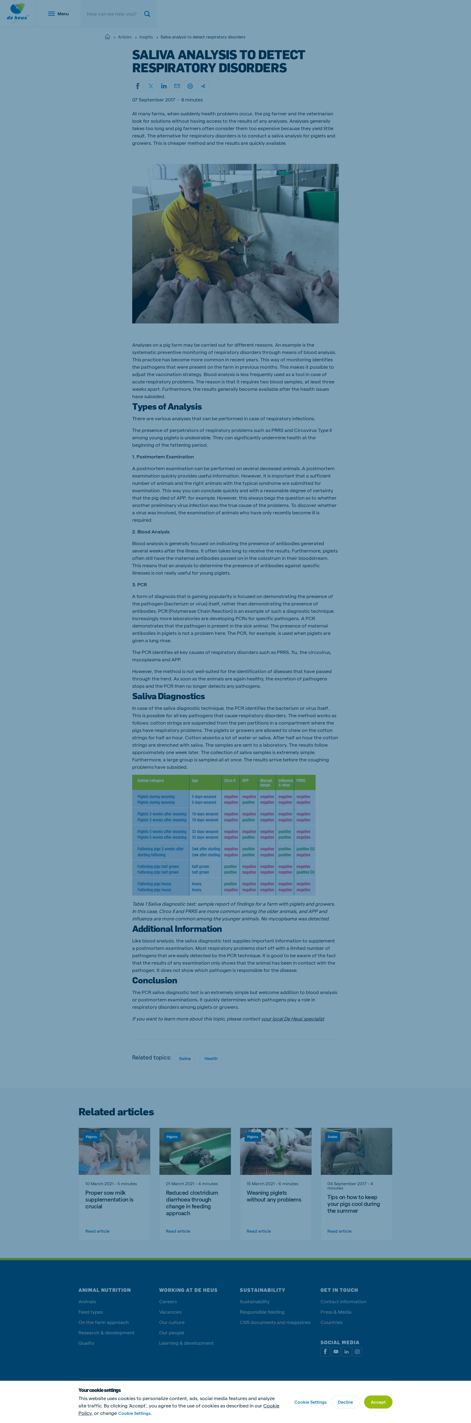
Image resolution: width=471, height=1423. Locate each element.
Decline (345, 1401)
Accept (378, 1401)
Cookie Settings (134, 1413)
